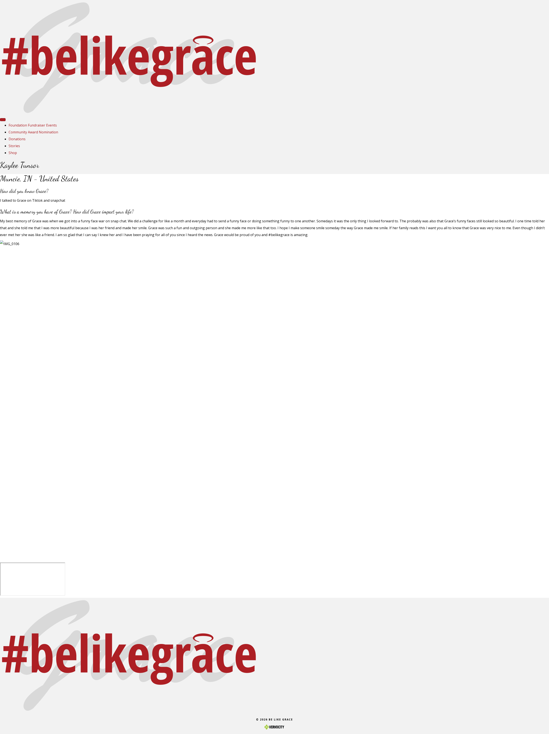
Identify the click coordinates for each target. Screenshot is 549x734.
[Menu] (3, 119)
